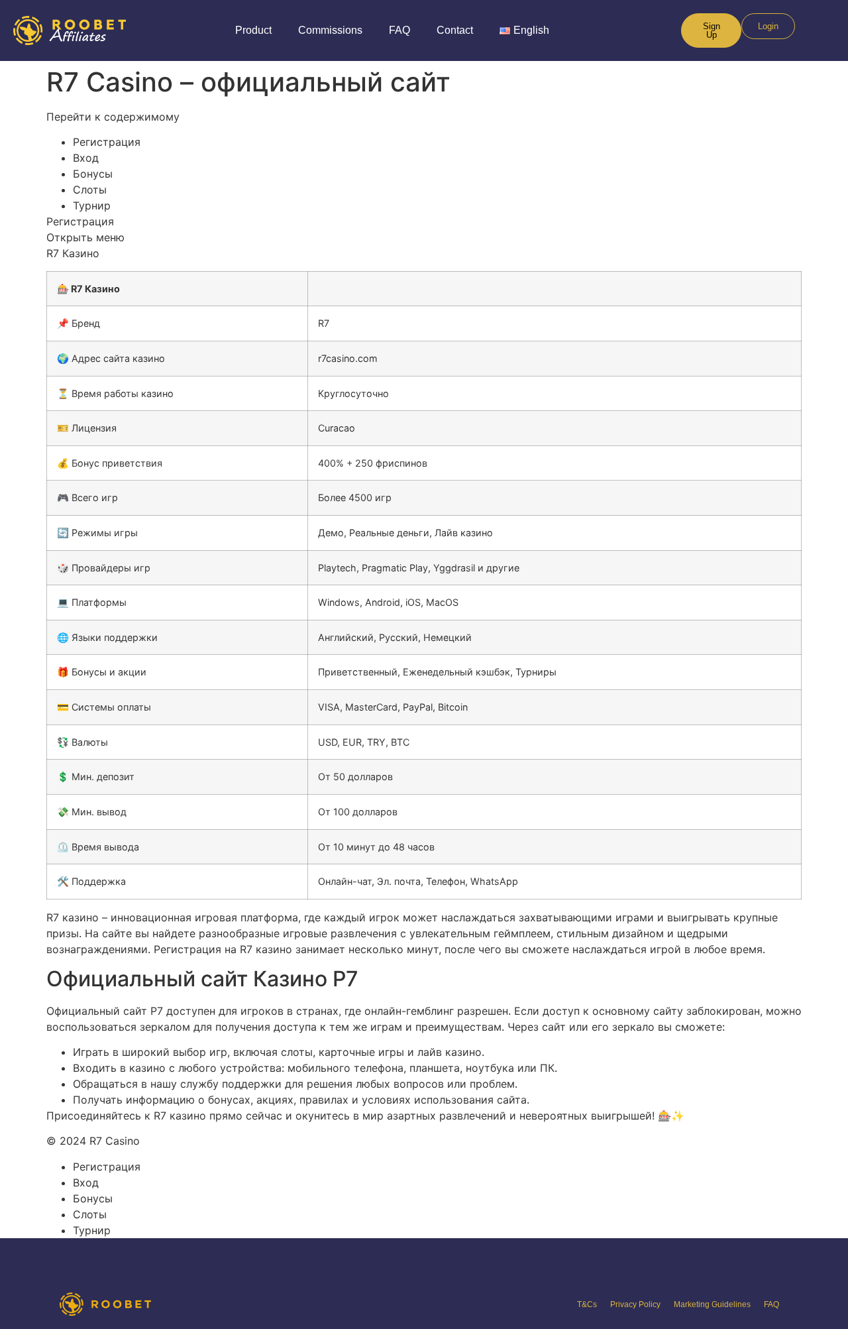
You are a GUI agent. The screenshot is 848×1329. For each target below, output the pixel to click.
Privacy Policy (635, 1304)
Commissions (330, 30)
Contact (455, 30)
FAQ (399, 30)
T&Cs (587, 1304)
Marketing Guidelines (712, 1304)
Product (253, 30)
